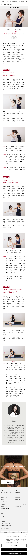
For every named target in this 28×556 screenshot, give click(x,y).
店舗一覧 (3, 513)
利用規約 (3, 521)
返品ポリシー (3, 518)
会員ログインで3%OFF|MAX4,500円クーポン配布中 (13, 1)
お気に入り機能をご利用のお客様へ (6, 4)
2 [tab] (14, 143)
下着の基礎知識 (18, 506)
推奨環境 (16, 495)
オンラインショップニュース (20, 504)
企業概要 (3, 495)
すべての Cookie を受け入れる (14, 553)
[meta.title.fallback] (14, 7)
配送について (17, 497)
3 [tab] (15, 143)
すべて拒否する (14, 549)
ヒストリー (3, 499)
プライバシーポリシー (5, 523)
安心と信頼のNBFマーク (5, 508)
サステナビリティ (4, 501)
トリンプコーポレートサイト (6, 492)
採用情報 (3, 504)
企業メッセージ (4, 497)
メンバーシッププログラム (6, 511)
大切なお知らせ (4, 506)
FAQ (15, 501)
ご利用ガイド (17, 492)
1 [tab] (13, 143)
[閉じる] (26, 534)
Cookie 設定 (14, 545)
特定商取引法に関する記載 (6, 525)
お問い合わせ (17, 499)
